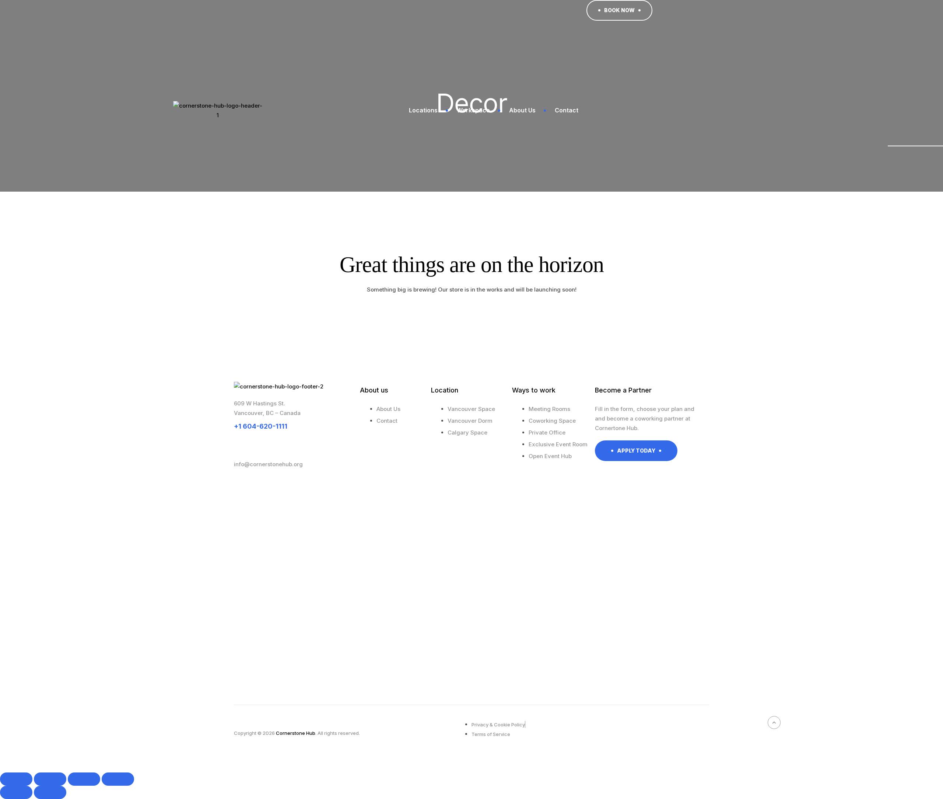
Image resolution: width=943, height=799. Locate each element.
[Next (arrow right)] (50, 792)
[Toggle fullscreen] (50, 779)
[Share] (84, 779)
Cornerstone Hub (295, 733)
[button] (619, 10)
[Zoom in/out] (16, 779)
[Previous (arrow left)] (16, 792)
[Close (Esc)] (118, 779)
